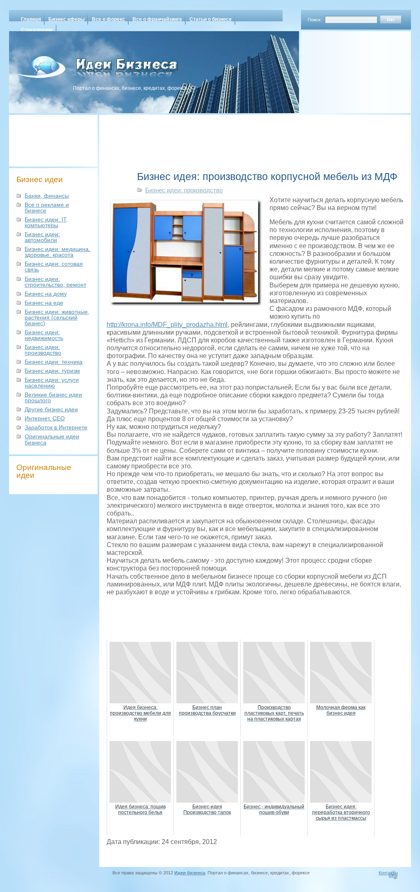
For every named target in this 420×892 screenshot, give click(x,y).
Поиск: (315, 19)
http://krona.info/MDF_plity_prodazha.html (167, 324)
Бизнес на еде (44, 302)
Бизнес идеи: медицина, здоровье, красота (57, 252)
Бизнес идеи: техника (53, 361)
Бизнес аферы (66, 19)
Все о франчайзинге (157, 19)
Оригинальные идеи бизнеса (52, 439)
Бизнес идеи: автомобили (42, 237)
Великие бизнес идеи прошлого (53, 397)
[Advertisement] (345, 69)
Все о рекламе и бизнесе (47, 207)
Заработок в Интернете (56, 427)
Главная (31, 19)
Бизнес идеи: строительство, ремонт (55, 282)
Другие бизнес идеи (51, 409)
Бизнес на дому (46, 293)
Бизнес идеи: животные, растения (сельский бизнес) (57, 317)
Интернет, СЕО (45, 418)
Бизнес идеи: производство (43, 350)
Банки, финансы (47, 195)
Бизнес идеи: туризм (52, 370)
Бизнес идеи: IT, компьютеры (46, 222)
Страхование (37, 30)
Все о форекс (108, 19)
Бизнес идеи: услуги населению (52, 382)
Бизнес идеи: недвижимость (44, 335)
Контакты (388, 872)
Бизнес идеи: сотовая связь (54, 266)
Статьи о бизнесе (210, 19)
